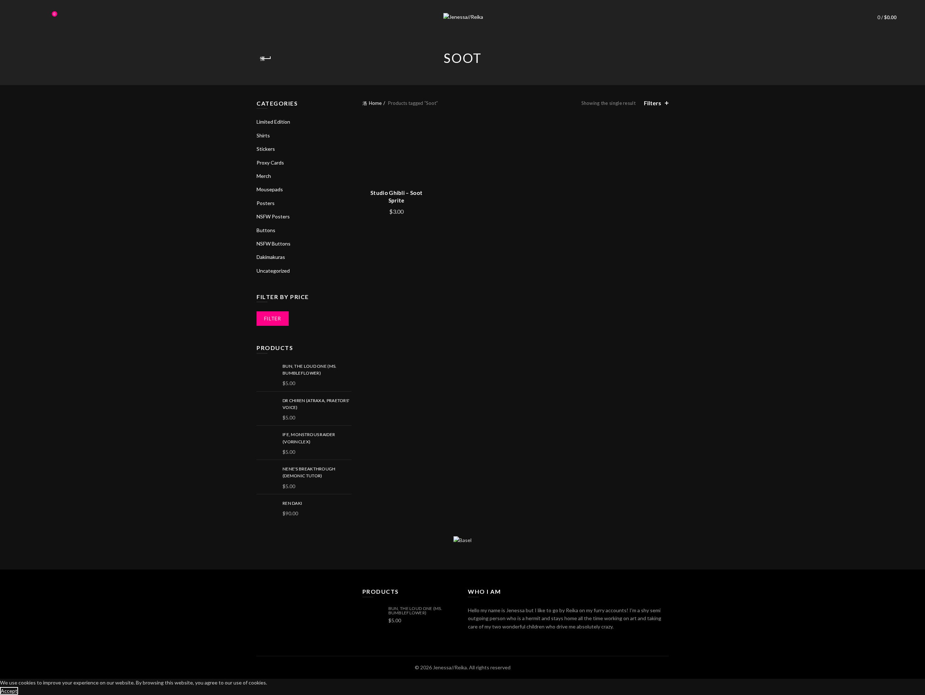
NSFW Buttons (274, 243)
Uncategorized (273, 271)
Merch (264, 176)
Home (375, 103)
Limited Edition (273, 122)
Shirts (263, 135)
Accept (9, 691)
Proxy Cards (270, 162)
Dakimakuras (271, 257)
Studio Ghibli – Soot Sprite (396, 196)
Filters (652, 102)
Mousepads (270, 189)
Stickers (266, 149)
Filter (272, 318)
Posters (266, 203)
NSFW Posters (273, 216)
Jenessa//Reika (450, 667)
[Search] (34, 17)
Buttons (266, 230)
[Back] (266, 58)
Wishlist (54, 14)
